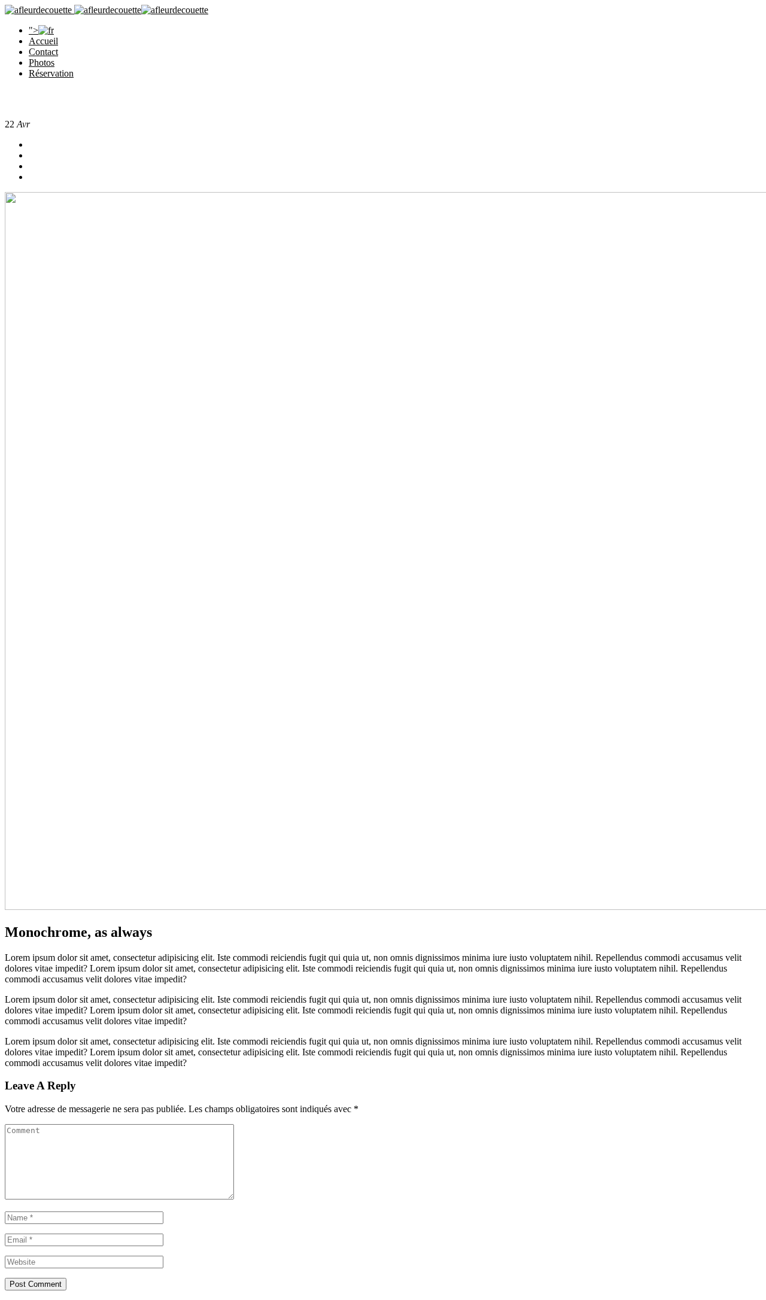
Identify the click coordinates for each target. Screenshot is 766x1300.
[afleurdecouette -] (38, 10)
